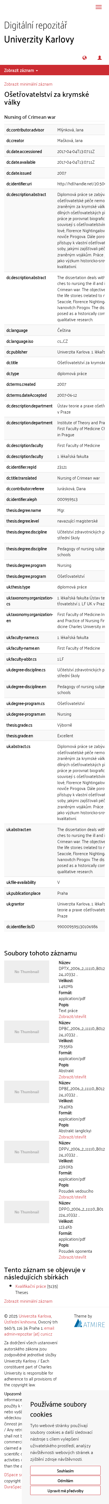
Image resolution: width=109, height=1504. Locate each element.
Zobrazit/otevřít (72, 1016)
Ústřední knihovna (20, 1321)
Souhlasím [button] (65, 1470)
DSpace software (19, 1474)
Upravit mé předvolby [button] (66, 1490)
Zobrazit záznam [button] (19, 70)
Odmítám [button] (65, 1480)
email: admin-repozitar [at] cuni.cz (29, 1331)
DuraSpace (14, 1486)
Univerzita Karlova (35, 1316)
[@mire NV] (89, 1322)
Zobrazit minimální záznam (28, 84)
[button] (84, 58)
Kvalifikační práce (30, 1286)
